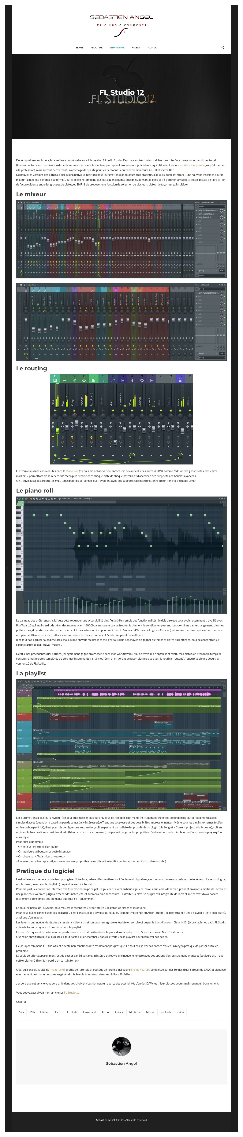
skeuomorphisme (194, 165)
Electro (58, 1012)
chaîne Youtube (140, 969)
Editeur (44, 1012)
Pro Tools (165, 1012)
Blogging (132, 102)
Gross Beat (89, 1012)
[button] (79, 48)
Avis (21, 1012)
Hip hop (105, 1012)
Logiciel (119, 1012)
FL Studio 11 (72, 992)
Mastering (135, 1012)
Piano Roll (72, 471)
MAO (152, 102)
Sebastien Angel (115, 102)
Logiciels (143, 102)
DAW (32, 1012)
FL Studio (72, 1012)
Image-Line (57, 969)
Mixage (150, 1012)
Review (180, 1012)
